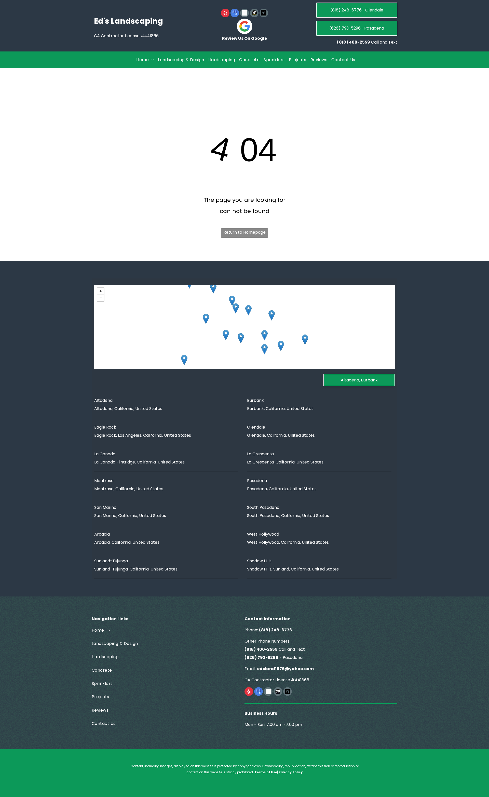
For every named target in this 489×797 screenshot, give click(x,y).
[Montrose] (236, 308)
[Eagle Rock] (241, 338)
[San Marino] (281, 346)
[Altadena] (271, 315)
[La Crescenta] (232, 301)
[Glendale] (226, 335)
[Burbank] (206, 319)
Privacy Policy (291, 772)
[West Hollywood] (184, 360)
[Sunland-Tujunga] (213, 288)
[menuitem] (145, 59)
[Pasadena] (264, 335)
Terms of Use (265, 772)
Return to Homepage (244, 232)
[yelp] (225, 14)
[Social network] (244, 14)
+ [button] (100, 291)
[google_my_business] (234, 14)
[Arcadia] (305, 339)
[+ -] (244, 327)
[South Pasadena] (264, 349)
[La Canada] (248, 310)
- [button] (100, 298)
